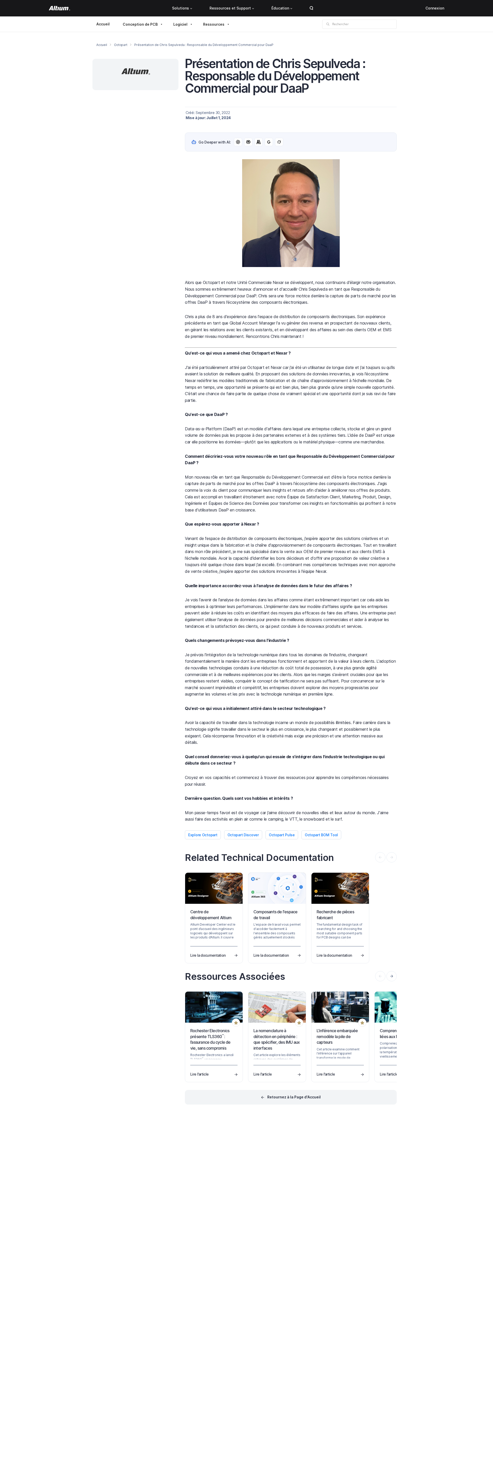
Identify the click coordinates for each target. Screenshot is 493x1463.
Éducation (280, 8)
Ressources (213, 24)
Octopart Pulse (282, 835)
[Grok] (279, 142)
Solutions (180, 8)
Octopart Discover (243, 835)
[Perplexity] (248, 142)
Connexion (434, 8)
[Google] (269, 142)
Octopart (120, 45)
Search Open (311, 8)
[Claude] (258, 142)
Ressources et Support (230, 8)
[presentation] (391, 976)
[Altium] (59, 8)
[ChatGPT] (238, 142)
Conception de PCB (140, 24)
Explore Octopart (202, 835)
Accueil (103, 24)
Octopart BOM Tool (321, 835)
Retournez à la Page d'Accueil (294, 1097)
